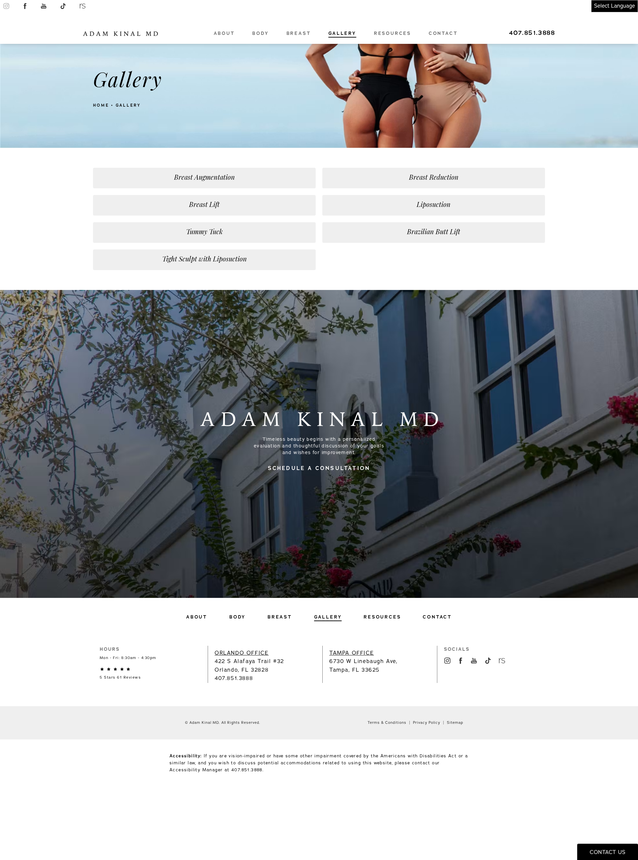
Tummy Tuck (204, 232)
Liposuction (434, 205)
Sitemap (455, 722)
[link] (532, 33)
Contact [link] (443, 33)
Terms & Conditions (387, 722)
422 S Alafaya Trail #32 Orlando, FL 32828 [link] (249, 661)
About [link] (224, 33)
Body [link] (260, 33)
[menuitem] (224, 33)
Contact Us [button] (607, 852)
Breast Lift (204, 205)
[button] (6, 6)
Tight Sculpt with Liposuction (204, 259)
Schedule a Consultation (319, 468)
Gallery (128, 105)
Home (101, 105)
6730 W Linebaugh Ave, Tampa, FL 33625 (363, 661)
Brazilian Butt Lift (433, 232)
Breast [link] (298, 33)
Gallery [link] (342, 33)
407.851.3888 (247, 770)
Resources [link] (392, 33)
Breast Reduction (434, 178)
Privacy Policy (426, 722)
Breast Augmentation (204, 178)
